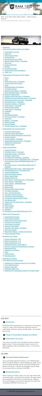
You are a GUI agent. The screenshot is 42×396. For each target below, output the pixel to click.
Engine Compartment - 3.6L (13, 239)
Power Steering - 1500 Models (13, 181)
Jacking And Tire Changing (12, 222)
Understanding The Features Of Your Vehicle (16, 75)
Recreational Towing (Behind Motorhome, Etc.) (18, 211)
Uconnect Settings (10, 137)
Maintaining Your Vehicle (10, 236)
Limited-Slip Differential (11, 172)
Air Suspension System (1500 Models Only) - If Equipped (22, 159)
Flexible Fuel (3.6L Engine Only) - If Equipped (18, 202)
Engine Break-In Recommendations (15, 70)
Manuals (3, 1)
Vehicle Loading (9, 206)
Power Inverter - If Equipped (13, 109)
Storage (7, 113)
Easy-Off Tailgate (10, 124)
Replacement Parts (10, 248)
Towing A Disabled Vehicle (12, 233)
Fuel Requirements (10, 200)
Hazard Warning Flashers (12, 217)
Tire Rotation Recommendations (14, 196)
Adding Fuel (8, 204)
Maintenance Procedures (12, 250)
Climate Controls (9, 144)
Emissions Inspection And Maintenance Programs (19, 246)
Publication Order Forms (12, 269)
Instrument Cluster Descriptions (14, 133)
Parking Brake (9, 185)
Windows (7, 66)
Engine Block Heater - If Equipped (15, 154)
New (10, 1)
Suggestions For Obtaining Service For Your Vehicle (20, 263)
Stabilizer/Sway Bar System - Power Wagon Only (19, 168)
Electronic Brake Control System (14, 189)
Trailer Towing (9, 207)
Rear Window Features (11, 115)
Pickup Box (8, 118)
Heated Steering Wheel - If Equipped (15, 91)
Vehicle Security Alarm (11, 55)
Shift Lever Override (11, 230)
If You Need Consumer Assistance (13, 260)
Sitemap (17, 1)
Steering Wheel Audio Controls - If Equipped (18, 141)
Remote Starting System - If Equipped (16, 61)
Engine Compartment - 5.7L (13, 241)
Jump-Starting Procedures (12, 224)
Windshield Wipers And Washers (14, 87)
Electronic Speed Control (12, 94)
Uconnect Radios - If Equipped (14, 139)
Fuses (6, 252)
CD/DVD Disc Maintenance (13, 143)
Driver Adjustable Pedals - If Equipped (16, 92)
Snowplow (8, 209)
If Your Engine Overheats (12, 219)
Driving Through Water (11, 176)
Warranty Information (11, 267)
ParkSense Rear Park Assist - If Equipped (17, 96)
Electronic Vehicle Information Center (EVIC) (18, 135)
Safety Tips (8, 72)
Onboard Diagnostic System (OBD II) (16, 244)
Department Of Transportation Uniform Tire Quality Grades (22, 270)
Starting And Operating (9, 147)
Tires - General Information (12, 193)
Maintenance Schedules (10, 258)
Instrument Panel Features (12, 131)
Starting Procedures (10, 150)
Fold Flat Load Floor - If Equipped (14, 117)
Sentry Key (8, 54)
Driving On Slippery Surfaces (13, 174)
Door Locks (8, 63)
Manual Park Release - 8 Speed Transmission (18, 231)
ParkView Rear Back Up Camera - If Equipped (18, 100)
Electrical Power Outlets (12, 107)
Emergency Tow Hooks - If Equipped (15, 228)
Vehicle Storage (9, 254)
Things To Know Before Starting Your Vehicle (16, 49)
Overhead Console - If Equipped (14, 102)
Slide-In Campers (10, 122)
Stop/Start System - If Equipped (14, 152)
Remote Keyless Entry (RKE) (13, 59)
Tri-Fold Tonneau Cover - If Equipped (15, 126)
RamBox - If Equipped (11, 120)
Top (13, 1)
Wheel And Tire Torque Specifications (16, 220)
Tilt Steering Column (11, 89)
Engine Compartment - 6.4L (13, 243)
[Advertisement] (21, 29)
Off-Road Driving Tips (11, 178)
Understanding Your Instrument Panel (14, 129)
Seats (6, 80)
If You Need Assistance (12, 265)
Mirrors (7, 78)
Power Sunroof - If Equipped (13, 105)
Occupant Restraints (11, 68)
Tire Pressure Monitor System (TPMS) (16, 198)
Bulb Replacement (10, 256)
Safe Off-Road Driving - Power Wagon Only (17, 170)
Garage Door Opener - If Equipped (15, 104)
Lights (6, 85)
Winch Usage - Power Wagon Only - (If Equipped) (19, 180)
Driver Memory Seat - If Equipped (14, 81)
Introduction (6, 47)
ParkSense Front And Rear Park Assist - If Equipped (20, 98)
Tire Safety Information (11, 191)
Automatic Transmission (12, 156)
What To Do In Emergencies (11, 214)
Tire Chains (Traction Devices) (14, 194)
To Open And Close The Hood (13, 83)
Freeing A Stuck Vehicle (12, 226)
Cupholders (8, 111)
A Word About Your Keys (12, 52)
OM (7, 1)
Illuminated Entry (10, 57)
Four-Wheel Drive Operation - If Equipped (17, 157)
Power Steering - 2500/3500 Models (15, 183)
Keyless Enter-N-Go (11, 65)
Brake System (9, 187)
